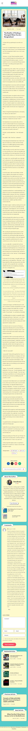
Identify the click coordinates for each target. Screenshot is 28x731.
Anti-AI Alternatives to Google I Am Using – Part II (15, 510)
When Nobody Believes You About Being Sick (16, 656)
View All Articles (13, 503)
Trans (15, 453)
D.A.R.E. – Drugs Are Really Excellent (16, 681)
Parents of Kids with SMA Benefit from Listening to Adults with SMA (11, 699)
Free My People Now (16, 515)
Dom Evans (17, 482)
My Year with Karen (14, 673)
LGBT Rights (15, 450)
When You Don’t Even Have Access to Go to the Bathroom (15, 715)
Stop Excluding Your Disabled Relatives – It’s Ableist (17, 664)
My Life (22, 450)
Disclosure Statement (16, 727)
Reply (9, 609)
